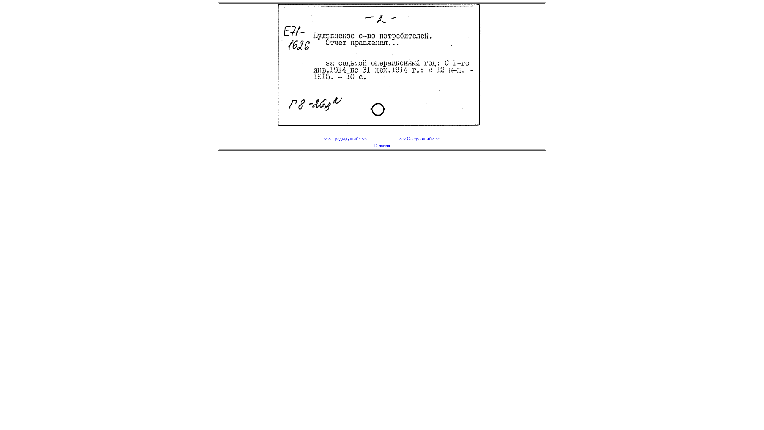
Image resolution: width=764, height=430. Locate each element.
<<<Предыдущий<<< (345, 138)
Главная (382, 145)
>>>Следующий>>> (419, 138)
